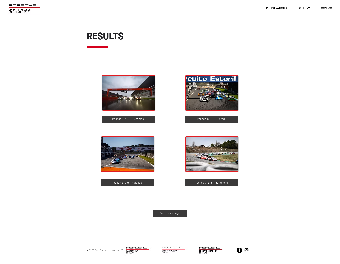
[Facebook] (239, 250)
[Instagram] (246, 250)
